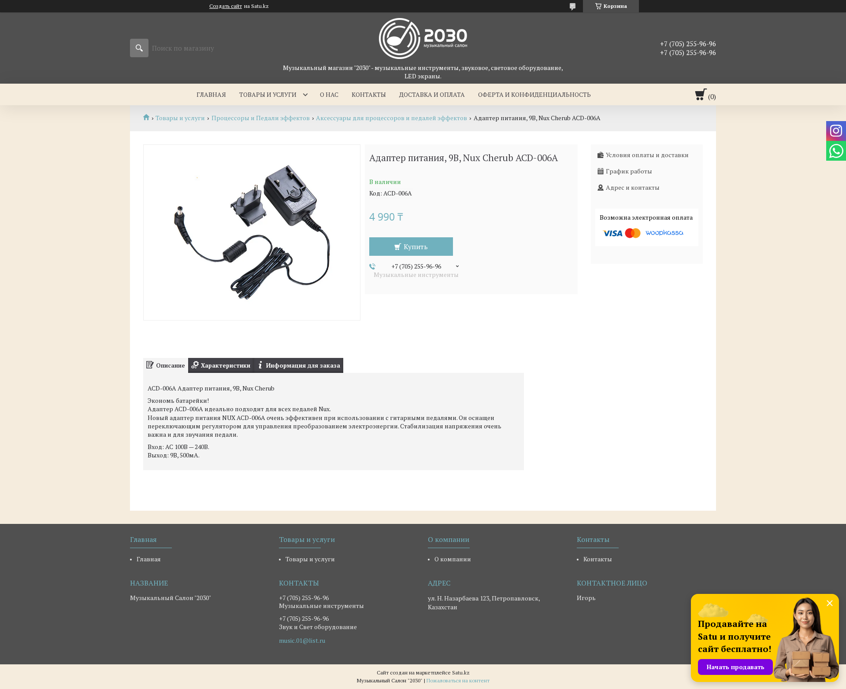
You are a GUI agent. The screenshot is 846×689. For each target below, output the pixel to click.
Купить (416, 246)
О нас (329, 94)
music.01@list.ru (302, 641)
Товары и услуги (268, 94)
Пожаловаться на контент (458, 680)
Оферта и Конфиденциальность (534, 94)
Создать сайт (225, 6)
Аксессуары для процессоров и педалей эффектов (391, 118)
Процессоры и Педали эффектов (261, 118)
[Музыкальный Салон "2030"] (423, 38)
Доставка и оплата (432, 94)
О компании (452, 559)
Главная (211, 94)
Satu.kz (461, 672)
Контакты (369, 94)
